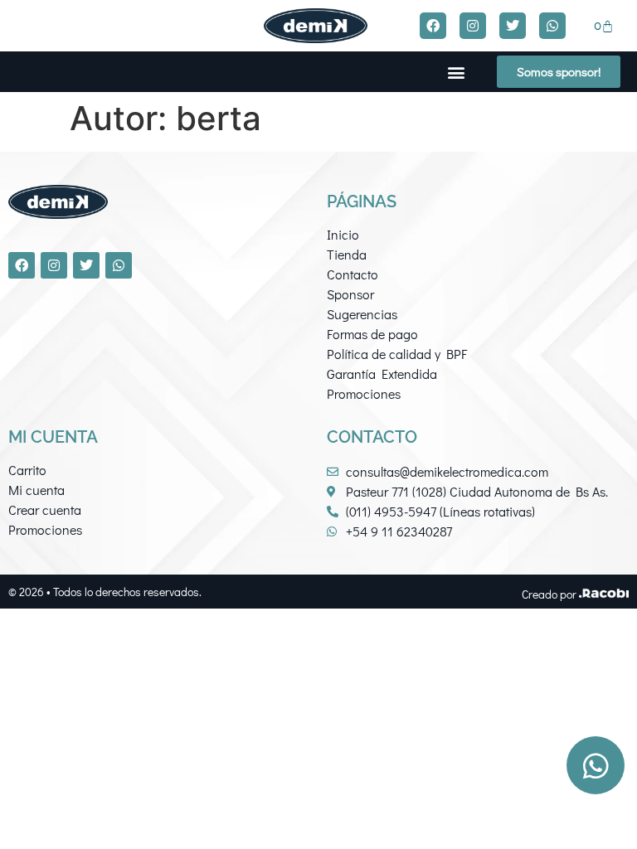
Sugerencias (362, 314)
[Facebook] (433, 25)
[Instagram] (473, 25)
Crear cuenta (44, 509)
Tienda (347, 254)
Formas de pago (372, 333)
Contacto (352, 274)
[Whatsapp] (552, 25)
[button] (455, 71)
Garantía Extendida (382, 373)
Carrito (27, 469)
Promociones (364, 393)
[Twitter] (512, 25)
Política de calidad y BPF (397, 353)
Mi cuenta (36, 489)
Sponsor (350, 294)
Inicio (343, 234)
